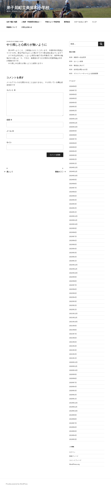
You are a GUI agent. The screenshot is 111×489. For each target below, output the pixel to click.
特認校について (12, 27)
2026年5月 (73, 98)
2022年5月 (73, 293)
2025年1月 (73, 163)
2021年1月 (73, 358)
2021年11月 (73, 317)
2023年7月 (73, 236)
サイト (9, 142)
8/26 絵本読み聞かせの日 (78, 69)
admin (21, 41)
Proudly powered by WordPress (17, 484)
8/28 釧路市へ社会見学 (77, 57)
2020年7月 (73, 382)
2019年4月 (73, 435)
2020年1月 (73, 399)
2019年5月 (73, 431)
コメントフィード (75, 460)
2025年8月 (73, 135)
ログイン (72, 452)
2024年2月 (73, 208)
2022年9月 (73, 277)
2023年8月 (73, 232)
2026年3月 (73, 106)
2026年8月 (73, 86)
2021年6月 (73, 338)
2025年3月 (73, 155)
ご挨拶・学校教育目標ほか (30, 22)
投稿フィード (73, 456)
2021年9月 (73, 326)
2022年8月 (73, 281)
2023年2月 (73, 257)
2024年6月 (73, 192)
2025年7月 (73, 139)
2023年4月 (73, 248)
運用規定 (67, 22)
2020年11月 (73, 366)
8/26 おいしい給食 (76, 61)
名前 (9, 120)
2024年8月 (73, 183)
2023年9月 (73, 228)
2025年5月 (73, 147)
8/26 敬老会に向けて (76, 65)
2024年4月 (73, 200)
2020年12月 (73, 362)
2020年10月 (73, 370)
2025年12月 (73, 119)
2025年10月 (73, 127)
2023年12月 (73, 216)
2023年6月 (73, 240)
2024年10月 (73, 175)
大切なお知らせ (26, 27)
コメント (11, 90)
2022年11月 (73, 269)
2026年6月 (73, 94)
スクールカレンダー (81, 22)
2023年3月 (73, 253)
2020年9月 (73, 374)
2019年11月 (73, 407)
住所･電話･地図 (12, 22)
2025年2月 (73, 159)
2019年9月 (73, 415)
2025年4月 (73, 151)
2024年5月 (73, 196)
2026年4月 (73, 102)
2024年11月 (73, 171)
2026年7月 (73, 90)
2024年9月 (73, 179)
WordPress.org (74, 464)
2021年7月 (73, 334)
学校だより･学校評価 (52, 22)
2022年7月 (73, 285)
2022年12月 (73, 265)
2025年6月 (73, 143)
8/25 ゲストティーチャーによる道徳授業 (83, 73)
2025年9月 (73, 131)
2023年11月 (73, 220)
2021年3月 (73, 350)
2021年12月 (73, 313)
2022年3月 (73, 301)
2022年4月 (73, 297)
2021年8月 (73, 330)
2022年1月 (73, 309)
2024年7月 (73, 188)
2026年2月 (73, 110)
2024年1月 (73, 212)
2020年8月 (73, 378)
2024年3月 (73, 204)
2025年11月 (73, 123)
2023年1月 (73, 261)
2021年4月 (73, 346)
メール (10, 131)
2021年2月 (73, 354)
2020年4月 (73, 386)
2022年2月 (73, 305)
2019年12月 (73, 403)
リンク (94, 22)
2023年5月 (73, 244)
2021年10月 (73, 322)
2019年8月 (73, 419)
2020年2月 (73, 395)
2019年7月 (73, 423)
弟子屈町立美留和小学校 (28, 7)
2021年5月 (73, 342)
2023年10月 (73, 224)
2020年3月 (73, 390)
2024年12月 (73, 167)
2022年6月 (73, 289)
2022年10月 (73, 273)
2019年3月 (73, 439)
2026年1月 (73, 115)
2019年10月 (73, 411)
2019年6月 (73, 427)
